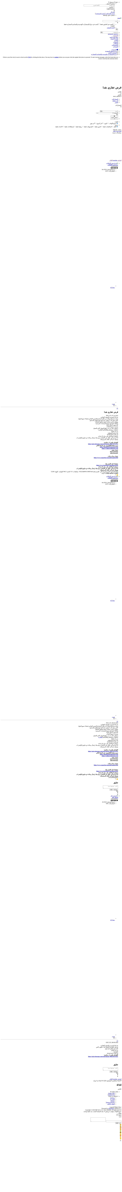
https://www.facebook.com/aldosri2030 (107, 465)
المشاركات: (111, 171)
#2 (117, 721)
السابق (119, 160)
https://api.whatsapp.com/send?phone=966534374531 (103, 444)
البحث (112, 26)
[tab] (59, 99)
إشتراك (113, 12)
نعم (120, 1114)
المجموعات (115, 45)
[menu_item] (61, 1124)
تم (120, 1116)
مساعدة (112, 1098)
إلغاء (111, 789)
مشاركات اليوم (114, 37)
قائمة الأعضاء (114, 39)
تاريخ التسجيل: (111, 169)
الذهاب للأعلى (111, 1104)
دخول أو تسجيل (113, 2)
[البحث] (117, 29)
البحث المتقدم (111, 27)
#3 (117, 1041)
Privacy (113, 1101)
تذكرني (111, 7)
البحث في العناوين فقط (106, 24)
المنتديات (115, 35)
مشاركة (115, 789)
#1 (117, 408)
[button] (59, 475)
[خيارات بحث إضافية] (59, 23)
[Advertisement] (61, 72)
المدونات (115, 42)
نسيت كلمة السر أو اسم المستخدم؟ (105, 13)
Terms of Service (110, 1102)
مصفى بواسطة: (117, 129)
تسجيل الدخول (110, 8)
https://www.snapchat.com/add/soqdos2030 (106, 457)
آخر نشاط (115, 101)
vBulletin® (111, 1108)
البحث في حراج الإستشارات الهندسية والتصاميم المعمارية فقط (81, 24)
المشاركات (115, 99)
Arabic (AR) (114, 1091)
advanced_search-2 (113, 34)
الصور (116, 102)
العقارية (100, 737)
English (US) (111, 1094)
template (115, 160)
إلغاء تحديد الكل (117, 131)
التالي (111, 160)
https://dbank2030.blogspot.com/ (109, 447)
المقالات (115, 43)
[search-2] (101, 32)
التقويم (116, 40)
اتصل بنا (112, 1099)
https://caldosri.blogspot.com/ (110, 448)
